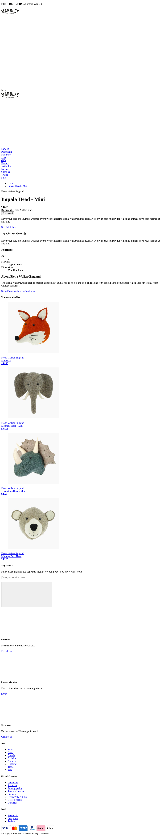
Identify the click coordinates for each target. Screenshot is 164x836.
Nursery (5, 169)
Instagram (13, 818)
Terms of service (16, 791)
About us (12, 785)
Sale (3, 177)
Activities (6, 166)
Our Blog (12, 802)
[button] (82, 11)
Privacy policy (15, 788)
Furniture (6, 154)
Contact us (6, 736)
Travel (4, 174)
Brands (4, 163)
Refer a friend (15, 799)
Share (4, 694)
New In (5, 148)
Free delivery (8, 651)
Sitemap (12, 794)
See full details (8, 227)
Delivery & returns (17, 797)
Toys (3, 157)
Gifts (3, 160)
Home (11, 183)
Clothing (5, 172)
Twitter (11, 821)
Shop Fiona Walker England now (18, 291)
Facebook (13, 815)
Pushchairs (6, 151)
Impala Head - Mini (18, 186)
